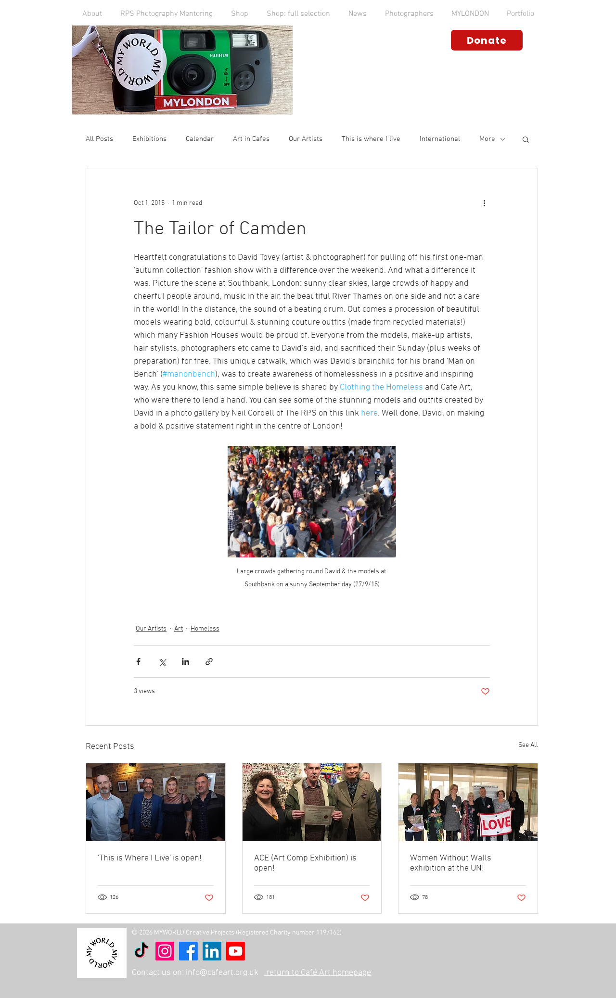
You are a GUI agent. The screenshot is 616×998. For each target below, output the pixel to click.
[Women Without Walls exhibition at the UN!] (468, 802)
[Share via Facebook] (138, 661)
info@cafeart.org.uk (222, 973)
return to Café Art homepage (317, 973)
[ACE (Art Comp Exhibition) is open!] (312, 802)
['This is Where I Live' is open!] (155, 802)
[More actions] (484, 203)
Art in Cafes (251, 139)
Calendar (200, 139)
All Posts (99, 139)
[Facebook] (188, 951)
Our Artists (305, 139)
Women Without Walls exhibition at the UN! (450, 863)
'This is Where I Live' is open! (150, 858)
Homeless (205, 629)
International (440, 139)
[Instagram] (164, 951)
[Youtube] (235, 951)
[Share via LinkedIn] (185, 661)
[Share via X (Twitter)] (162, 661)
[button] (92, 14)
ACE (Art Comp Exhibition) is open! (305, 863)
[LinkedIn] (212, 951)
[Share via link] (209, 661)
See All (528, 745)
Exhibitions (149, 139)
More (487, 139)
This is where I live (371, 139)
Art (178, 629)
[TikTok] (141, 951)
